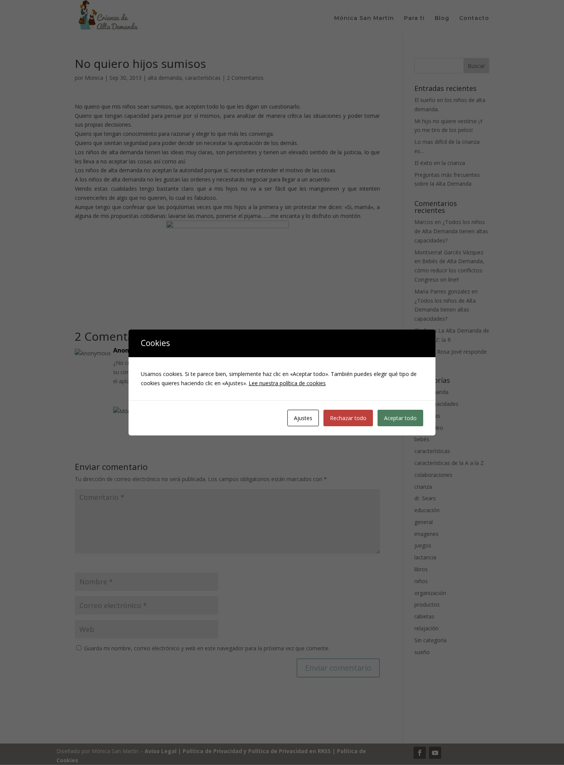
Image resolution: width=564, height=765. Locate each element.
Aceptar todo (400, 418)
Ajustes (303, 418)
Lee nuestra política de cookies (287, 383)
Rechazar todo (348, 418)
